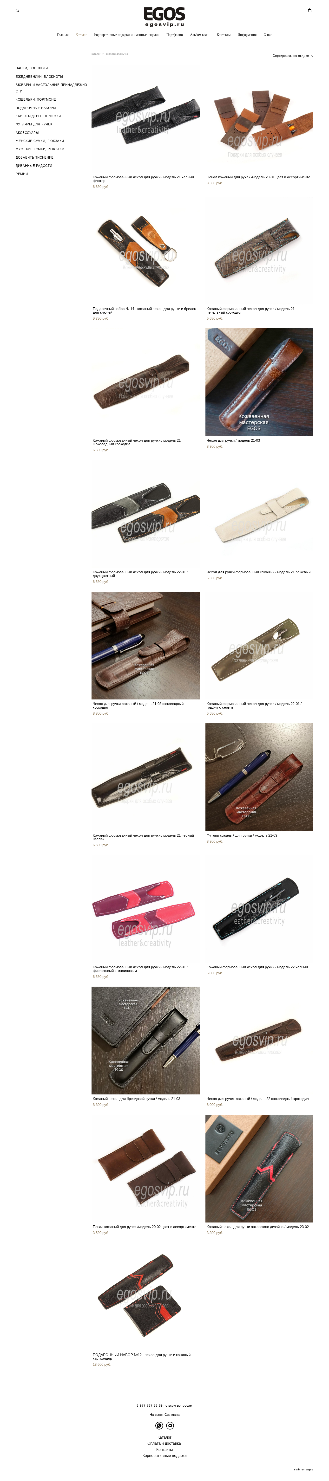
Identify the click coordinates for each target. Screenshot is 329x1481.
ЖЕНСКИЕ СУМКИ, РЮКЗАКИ (40, 141)
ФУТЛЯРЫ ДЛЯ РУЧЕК (34, 124)
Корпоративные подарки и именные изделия (126, 35)
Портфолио (174, 35)
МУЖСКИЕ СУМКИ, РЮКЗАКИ (40, 149)
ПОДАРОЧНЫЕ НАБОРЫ (36, 108)
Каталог (81, 35)
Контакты (223, 35)
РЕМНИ (22, 174)
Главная (62, 35)
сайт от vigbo (303, 1469)
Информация (247, 35)
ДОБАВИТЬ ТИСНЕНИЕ (35, 157)
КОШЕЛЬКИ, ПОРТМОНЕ (36, 99)
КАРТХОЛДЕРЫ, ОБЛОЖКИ (38, 116)
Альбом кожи (200, 35)
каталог (96, 53)
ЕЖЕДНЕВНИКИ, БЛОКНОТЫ (39, 76)
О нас (268, 35)
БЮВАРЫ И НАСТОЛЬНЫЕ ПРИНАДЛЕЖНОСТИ (51, 88)
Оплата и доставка (164, 1443)
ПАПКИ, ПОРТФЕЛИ (32, 68)
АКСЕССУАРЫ (27, 133)
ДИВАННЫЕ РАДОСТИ (34, 166)
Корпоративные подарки (165, 1456)
